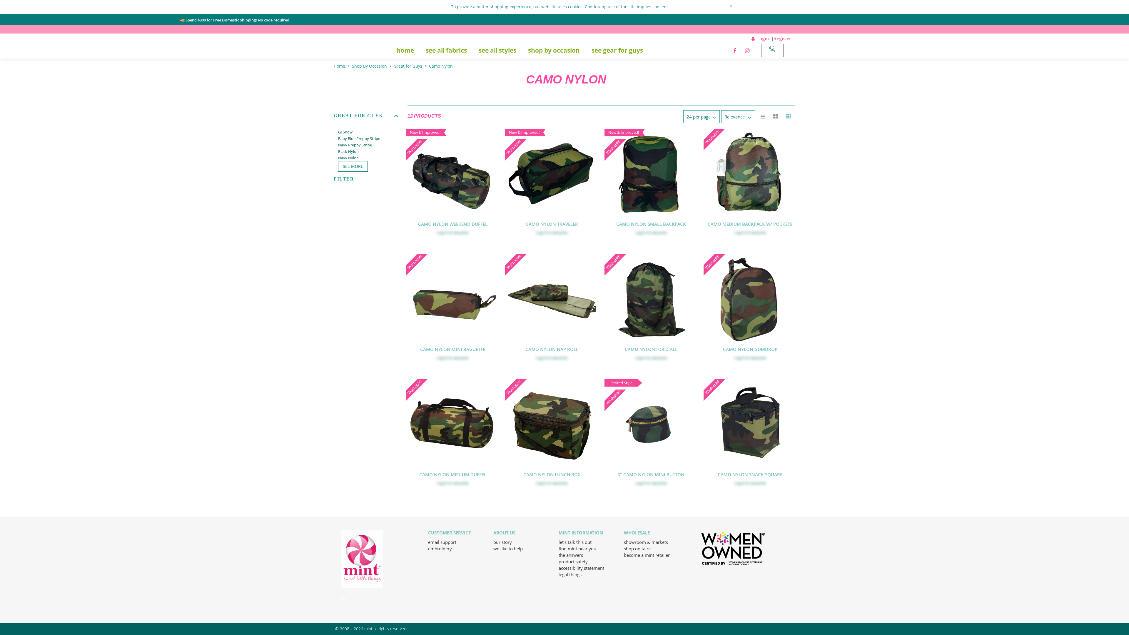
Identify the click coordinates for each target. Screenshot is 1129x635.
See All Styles (497, 50)
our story (502, 542)
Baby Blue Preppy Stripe (359, 138)
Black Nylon (348, 151)
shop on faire (637, 549)
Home (405, 50)
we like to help (508, 549)
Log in (442, 232)
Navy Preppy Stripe (355, 145)
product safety (573, 561)
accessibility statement (581, 568)
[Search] (772, 49)
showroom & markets (646, 542)
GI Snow (345, 132)
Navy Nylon (348, 158)
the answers (571, 555)
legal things (570, 574)
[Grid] (788, 116)
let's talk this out (575, 542)
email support (442, 542)
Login (762, 38)
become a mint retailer (647, 555)
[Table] (775, 116)
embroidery (440, 549)
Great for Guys (408, 66)
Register (782, 38)
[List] (762, 116)
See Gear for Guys (617, 50)
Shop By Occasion (554, 50)
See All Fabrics (446, 50)
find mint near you (577, 549)
